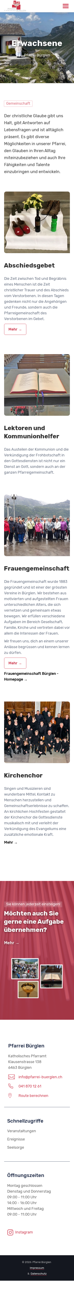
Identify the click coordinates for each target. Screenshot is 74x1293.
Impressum (37, 1267)
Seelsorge (15, 1147)
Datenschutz (39, 1273)
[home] (30, 6)
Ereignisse (16, 1139)
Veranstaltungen (21, 1131)
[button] (65, 6)
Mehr (12, 329)
